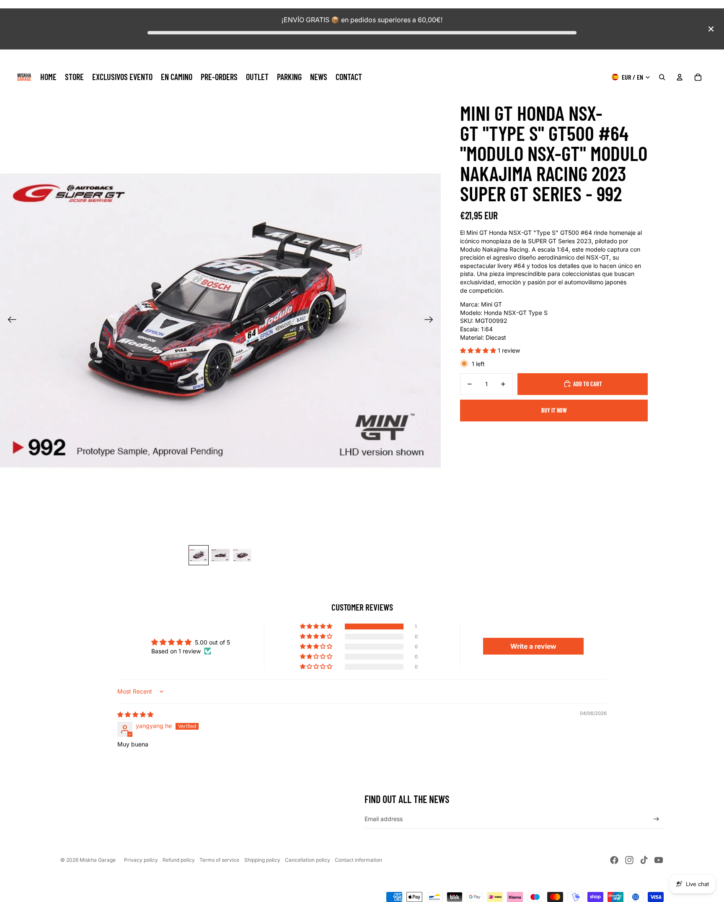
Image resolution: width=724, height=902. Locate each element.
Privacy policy (141, 860)
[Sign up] (656, 819)
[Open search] (662, 77)
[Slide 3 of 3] (242, 555)
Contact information (358, 860)
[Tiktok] (644, 860)
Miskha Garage (98, 860)
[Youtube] (659, 860)
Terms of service (219, 860)
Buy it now (554, 410)
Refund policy (179, 860)
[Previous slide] (9, 320)
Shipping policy (262, 860)
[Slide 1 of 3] (198, 555)
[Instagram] (629, 860)
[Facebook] (614, 860)
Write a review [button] (533, 646)
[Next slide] (431, 320)
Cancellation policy (307, 860)
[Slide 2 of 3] (220, 555)
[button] (479, 350)
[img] (135, 714)
